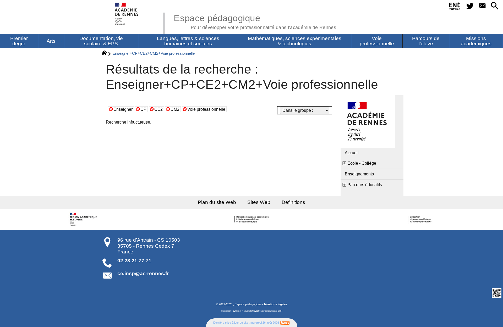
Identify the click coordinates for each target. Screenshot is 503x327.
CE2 (158, 109)
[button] (495, 6)
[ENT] (455, 7)
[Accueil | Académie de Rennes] (84, 219)
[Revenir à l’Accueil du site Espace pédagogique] (127, 13)
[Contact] (482, 6)
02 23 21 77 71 (134, 260)
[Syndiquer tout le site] (285, 322)
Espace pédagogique (255, 21)
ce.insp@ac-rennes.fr (143, 273)
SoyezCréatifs (259, 311)
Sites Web (258, 202)
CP (143, 109)
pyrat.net (237, 311)
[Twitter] (470, 6)
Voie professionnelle (206, 109)
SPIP (280, 311)
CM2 (175, 109)
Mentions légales (275, 304)
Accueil (352, 153)
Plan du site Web (217, 202)
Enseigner (123, 109)
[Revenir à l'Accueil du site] (106, 54)
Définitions (293, 202)
